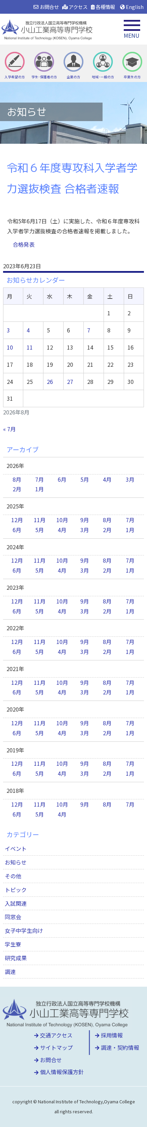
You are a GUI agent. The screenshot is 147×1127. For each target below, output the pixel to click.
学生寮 (13, 944)
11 (30, 347)
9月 (84, 520)
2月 (17, 489)
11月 (39, 520)
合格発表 (24, 244)
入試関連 (16, 903)
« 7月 (9, 429)
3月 (130, 479)
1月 (39, 489)
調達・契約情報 (119, 1047)
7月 (39, 479)
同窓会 (13, 917)
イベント (16, 848)
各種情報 (105, 6)
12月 (17, 520)
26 (50, 381)
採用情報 (111, 1035)
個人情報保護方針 (61, 1072)
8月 (17, 479)
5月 (84, 479)
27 (70, 381)
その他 (13, 876)
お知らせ (16, 862)
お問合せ (48, 6)
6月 (62, 479)
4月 (107, 479)
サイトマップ (56, 1047)
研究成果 (16, 958)
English (134, 6)
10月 (62, 520)
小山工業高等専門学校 (48, 29)
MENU (131, 35)
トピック (16, 889)
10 (10, 347)
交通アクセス (55, 1035)
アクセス (78, 6)
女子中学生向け (24, 930)
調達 (10, 971)
